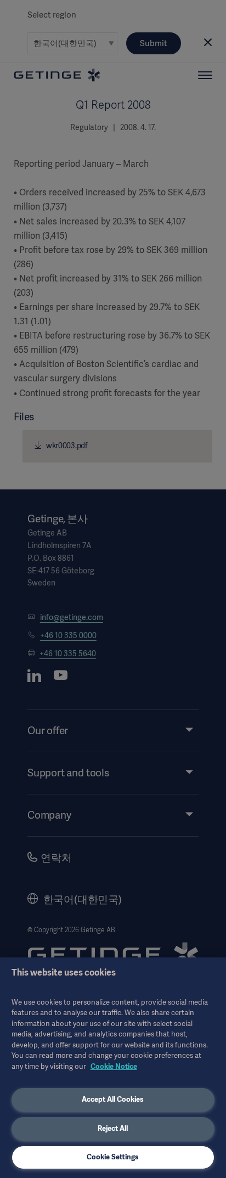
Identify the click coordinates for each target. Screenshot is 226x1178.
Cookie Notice (114, 1066)
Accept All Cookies (113, 1099)
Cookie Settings (113, 1157)
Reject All (113, 1128)
